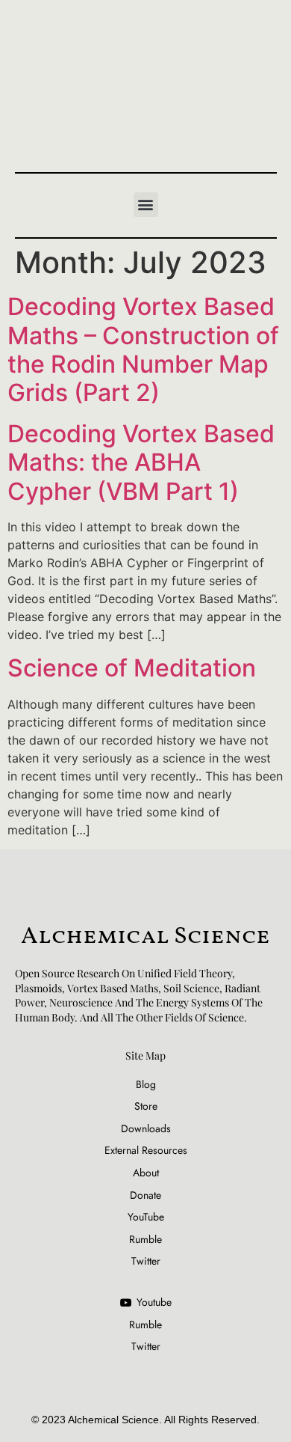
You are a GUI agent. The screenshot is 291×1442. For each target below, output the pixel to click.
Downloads (146, 1129)
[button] (146, 204)
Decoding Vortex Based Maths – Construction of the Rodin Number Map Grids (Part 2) (143, 349)
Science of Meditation (131, 667)
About (146, 1173)
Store (145, 1106)
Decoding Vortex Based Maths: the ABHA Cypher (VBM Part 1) (141, 462)
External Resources (145, 1150)
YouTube (146, 1217)
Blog (146, 1085)
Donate (145, 1195)
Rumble (145, 1239)
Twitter (145, 1261)
